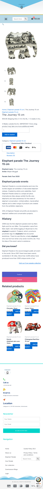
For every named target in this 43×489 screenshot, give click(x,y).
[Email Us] (4, 390)
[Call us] (4, 379)
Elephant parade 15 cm (16, 110)
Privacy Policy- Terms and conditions (30, 454)
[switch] (38, 486)
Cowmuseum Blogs (11, 469)
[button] (6, 19)
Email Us (6, 393)
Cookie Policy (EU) (30, 448)
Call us (6, 383)
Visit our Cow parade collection (30, 263)
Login (7, 473)
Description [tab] (11, 153)
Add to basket (10, 134)
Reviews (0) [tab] (11, 155)
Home (4, 110)
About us (8, 453)
